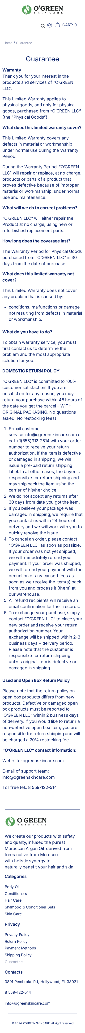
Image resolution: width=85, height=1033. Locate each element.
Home (8, 43)
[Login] (50, 25)
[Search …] (43, 26)
